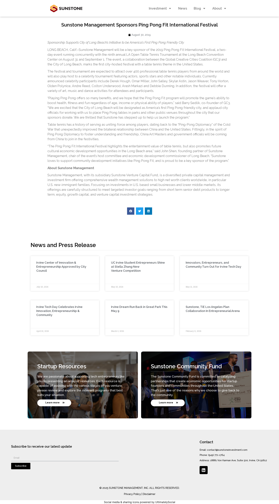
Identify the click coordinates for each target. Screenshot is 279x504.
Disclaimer (149, 494)
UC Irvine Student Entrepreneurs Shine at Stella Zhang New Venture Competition (138, 266)
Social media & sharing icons (121, 502)
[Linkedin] (204, 470)
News (182, 8)
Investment (158, 8)
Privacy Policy (132, 494)
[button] (130, 211)
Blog (197, 8)
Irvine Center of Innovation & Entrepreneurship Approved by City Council (61, 266)
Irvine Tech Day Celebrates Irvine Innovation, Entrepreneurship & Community (59, 311)
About (217, 8)
